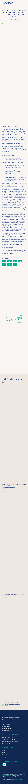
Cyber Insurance (6, 724)
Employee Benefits (6, 728)
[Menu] (25, 2)
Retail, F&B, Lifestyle (7, 743)
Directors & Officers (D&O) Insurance (11, 717)
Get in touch (5, 250)
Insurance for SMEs (7, 730)
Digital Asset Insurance (7, 722)
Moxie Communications (20, 779)
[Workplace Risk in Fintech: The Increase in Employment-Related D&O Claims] (14, 650)
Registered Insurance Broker (7, 775)
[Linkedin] (4, 764)
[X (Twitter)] (9, 261)
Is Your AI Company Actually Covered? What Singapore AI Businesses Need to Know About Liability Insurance (14, 486)
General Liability (6, 726)
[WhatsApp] (9, 264)
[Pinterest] (15, 261)
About (3, 750)
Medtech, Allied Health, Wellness (10, 741)
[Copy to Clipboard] (15, 264)
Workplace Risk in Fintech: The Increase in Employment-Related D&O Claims (13, 703)
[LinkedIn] (20, 261)
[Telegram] (4, 264)
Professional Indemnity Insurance (10, 719)
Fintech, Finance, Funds (8, 737)
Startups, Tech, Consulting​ (8, 739)
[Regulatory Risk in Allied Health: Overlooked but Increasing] (14, 541)
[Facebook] (4, 261)
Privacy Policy (5, 757)
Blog (3, 752)
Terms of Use (5, 754)
